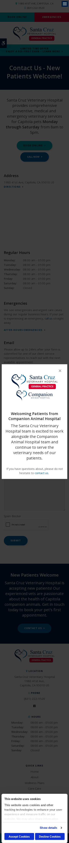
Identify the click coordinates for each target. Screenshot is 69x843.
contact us (41, 473)
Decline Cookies (50, 836)
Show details (48, 827)
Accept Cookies (19, 836)
